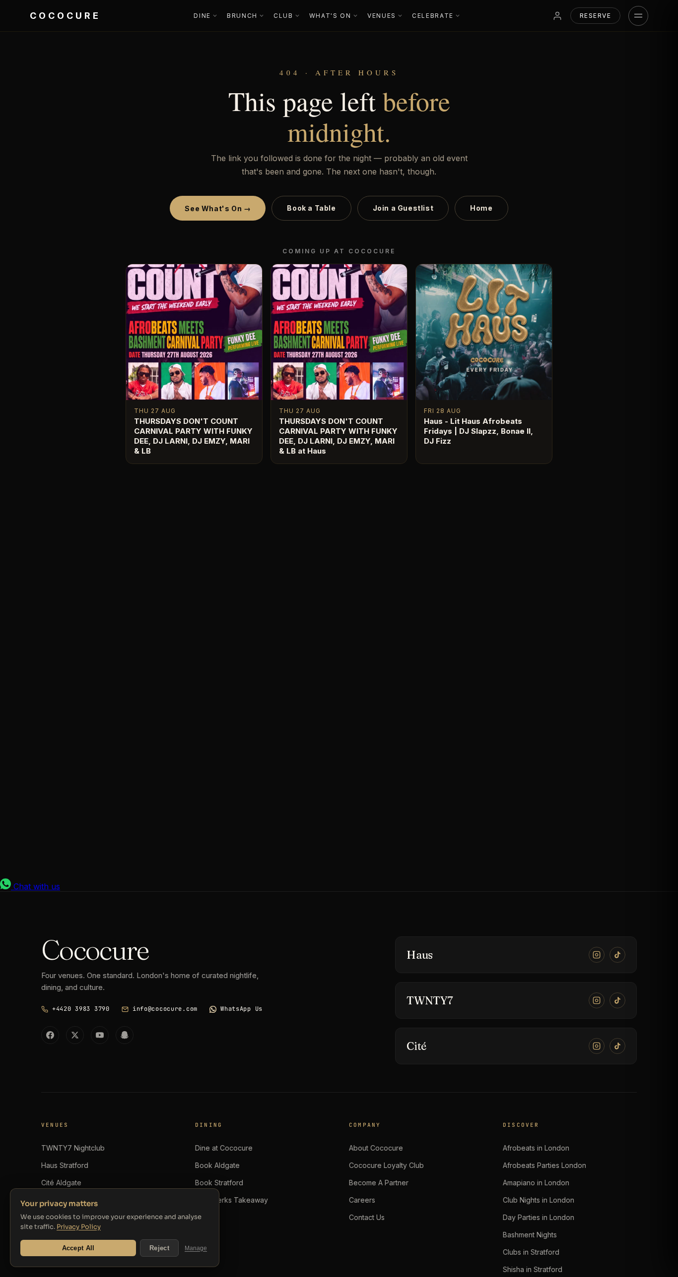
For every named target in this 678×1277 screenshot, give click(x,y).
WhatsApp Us (241, 1009)
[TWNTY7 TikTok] (617, 1000)
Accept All (78, 1248)
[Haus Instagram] (597, 955)
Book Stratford (219, 1182)
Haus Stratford (64, 1165)
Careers (362, 1200)
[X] (75, 1035)
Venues (381, 15)
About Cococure (376, 1148)
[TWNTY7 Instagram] (597, 1000)
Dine (202, 15)
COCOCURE (65, 15)
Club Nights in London (538, 1200)
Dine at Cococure (224, 1148)
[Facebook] (50, 1035)
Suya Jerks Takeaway (231, 1200)
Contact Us (367, 1217)
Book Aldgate (217, 1165)
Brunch (242, 15)
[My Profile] (557, 16)
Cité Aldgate (61, 1182)
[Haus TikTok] (617, 955)
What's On (330, 15)
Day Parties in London (538, 1217)
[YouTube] (100, 1035)
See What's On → (218, 208)
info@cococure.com (165, 1009)
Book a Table (311, 208)
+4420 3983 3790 (81, 1009)
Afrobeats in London (536, 1148)
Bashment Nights (530, 1234)
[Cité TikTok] (617, 1046)
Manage (196, 1248)
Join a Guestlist (403, 208)
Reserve (595, 15)
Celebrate (433, 15)
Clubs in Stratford (531, 1252)
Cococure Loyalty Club (386, 1165)
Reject (159, 1248)
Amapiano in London (536, 1182)
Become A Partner (378, 1182)
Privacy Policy (79, 1226)
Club (283, 15)
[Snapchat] (125, 1035)
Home (481, 208)
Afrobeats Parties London (544, 1165)
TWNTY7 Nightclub (73, 1148)
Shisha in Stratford (532, 1269)
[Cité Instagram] (597, 1046)
